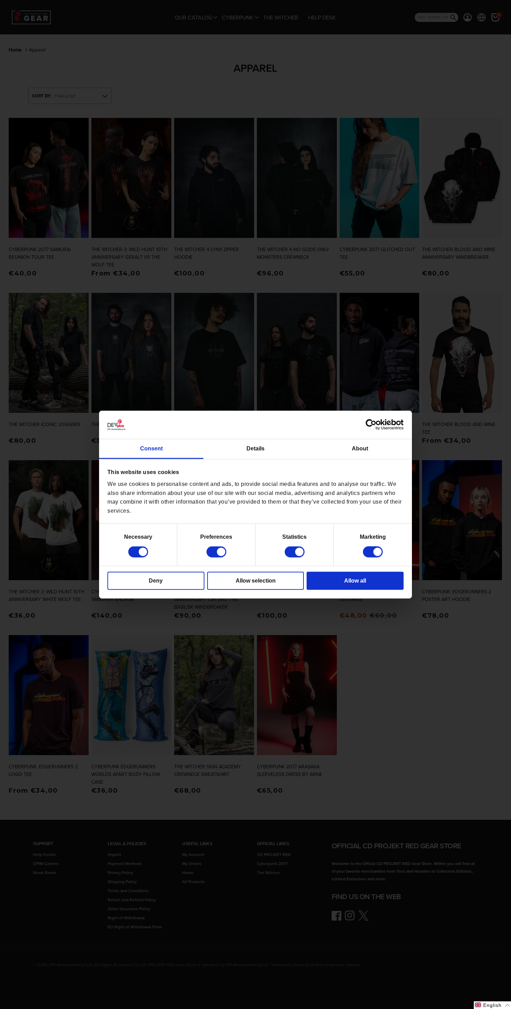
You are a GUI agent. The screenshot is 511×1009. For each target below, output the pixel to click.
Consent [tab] (151, 448)
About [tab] (360, 448)
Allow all (355, 581)
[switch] (216, 552)
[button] (492, 1005)
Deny (156, 581)
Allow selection (256, 581)
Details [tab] (255, 448)
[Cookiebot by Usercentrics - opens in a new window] (373, 424)
